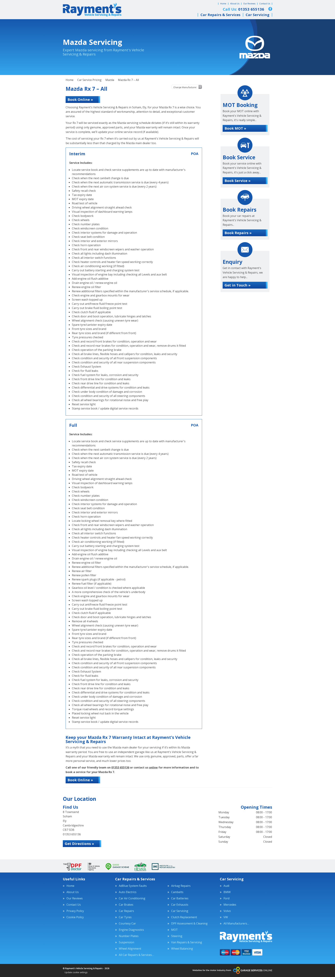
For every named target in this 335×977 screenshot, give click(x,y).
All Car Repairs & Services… (136, 954)
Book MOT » (235, 128)
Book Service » (238, 180)
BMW (227, 892)
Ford (226, 898)
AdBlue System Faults (133, 885)
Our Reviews (249, 3)
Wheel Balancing (182, 948)
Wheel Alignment (130, 948)
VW (226, 917)
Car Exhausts (179, 904)
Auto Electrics (127, 892)
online (153, 767)
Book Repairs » (238, 232)
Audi (226, 885)
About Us (234, 3)
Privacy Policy (75, 910)
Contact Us (264, 3)
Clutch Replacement (184, 917)
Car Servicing (257, 15)
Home (223, 3)
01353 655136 (120, 767)
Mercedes (230, 904)
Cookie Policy (75, 917)
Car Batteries (179, 898)
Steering (176, 936)
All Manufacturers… (236, 923)
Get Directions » (79, 843)
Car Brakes (126, 904)
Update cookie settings (76, 972)
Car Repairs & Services (220, 15)
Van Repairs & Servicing (186, 942)
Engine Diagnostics (131, 929)
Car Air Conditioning (132, 898)
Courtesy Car (127, 923)
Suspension (126, 942)
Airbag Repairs (181, 885)
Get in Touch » (238, 285)
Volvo (227, 910)
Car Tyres (125, 917)
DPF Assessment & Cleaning (189, 923)
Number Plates (129, 936)
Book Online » (80, 99)
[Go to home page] (92, 10)
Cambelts (177, 892)
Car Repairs (126, 910)
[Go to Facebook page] (270, 9)
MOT (174, 929)
